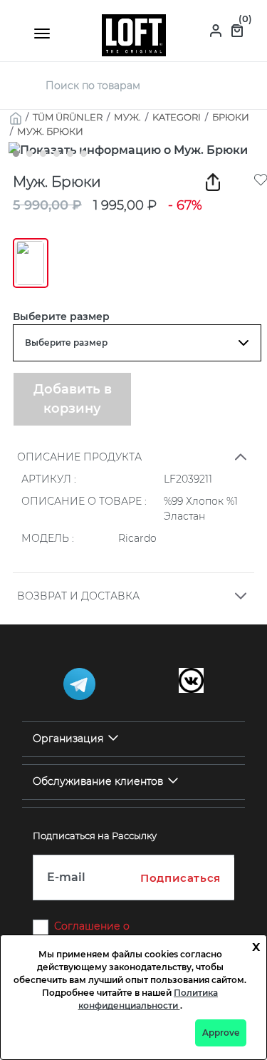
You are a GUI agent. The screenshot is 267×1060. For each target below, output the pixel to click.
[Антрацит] (30, 263)
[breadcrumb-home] (15, 117)
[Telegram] (80, 684)
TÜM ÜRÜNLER (68, 117)
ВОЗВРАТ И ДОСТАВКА (78, 596)
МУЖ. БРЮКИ (50, 131)
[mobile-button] (42, 33)
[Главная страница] (134, 34)
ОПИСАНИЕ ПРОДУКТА (79, 457)
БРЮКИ (230, 117)
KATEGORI (176, 117)
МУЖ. (127, 117)
